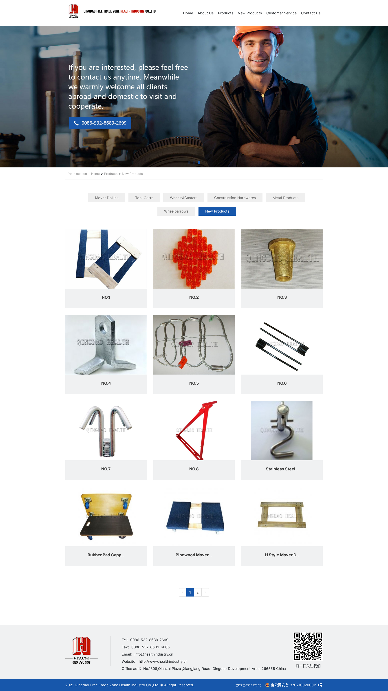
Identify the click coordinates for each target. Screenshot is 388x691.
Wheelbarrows (176, 211)
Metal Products (285, 197)
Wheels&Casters (183, 197)
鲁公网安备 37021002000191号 (297, 685)
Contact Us (310, 13)
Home (188, 13)
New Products (250, 13)
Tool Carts (144, 197)
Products (225, 13)
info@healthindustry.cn (153, 654)
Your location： (79, 173)
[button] (189, 162)
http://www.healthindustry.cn (163, 661)
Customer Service (281, 13)
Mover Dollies (106, 197)
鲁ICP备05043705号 (249, 685)
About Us (206, 13)
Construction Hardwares (235, 197)
